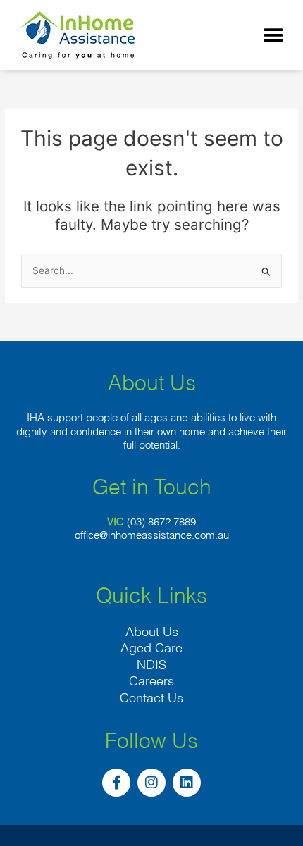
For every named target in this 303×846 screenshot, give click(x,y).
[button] (273, 35)
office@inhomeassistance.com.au (152, 535)
